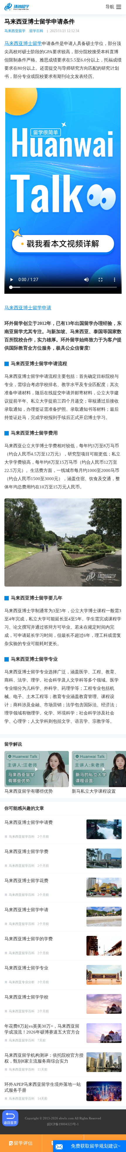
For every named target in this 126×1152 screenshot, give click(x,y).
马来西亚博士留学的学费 (28, 938)
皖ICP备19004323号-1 (63, 1124)
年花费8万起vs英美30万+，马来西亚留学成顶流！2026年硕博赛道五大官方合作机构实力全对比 (42, 1032)
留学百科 (36, 31)
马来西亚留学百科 (22, 836)
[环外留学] (17, 7)
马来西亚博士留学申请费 (28, 822)
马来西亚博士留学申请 (27, 307)
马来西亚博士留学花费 (26, 880)
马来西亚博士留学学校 (26, 997)
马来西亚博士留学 (23, 43)
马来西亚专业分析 (22, 982)
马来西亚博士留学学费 (26, 851)
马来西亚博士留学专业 (26, 968)
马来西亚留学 (14, 31)
